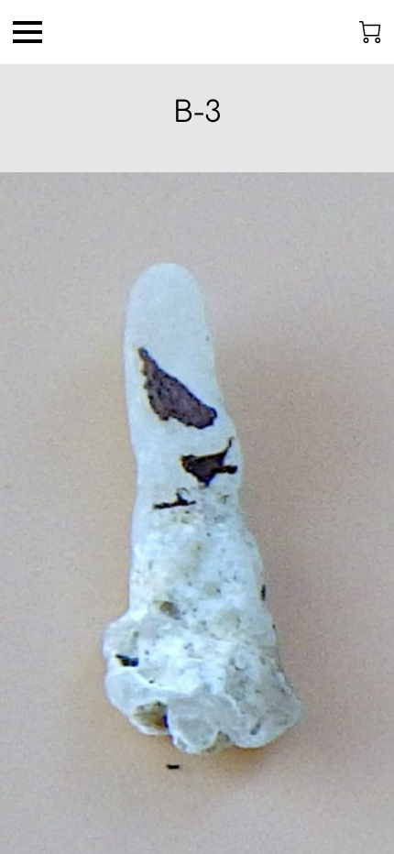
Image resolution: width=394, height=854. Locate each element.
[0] (370, 32)
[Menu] (27, 32)
